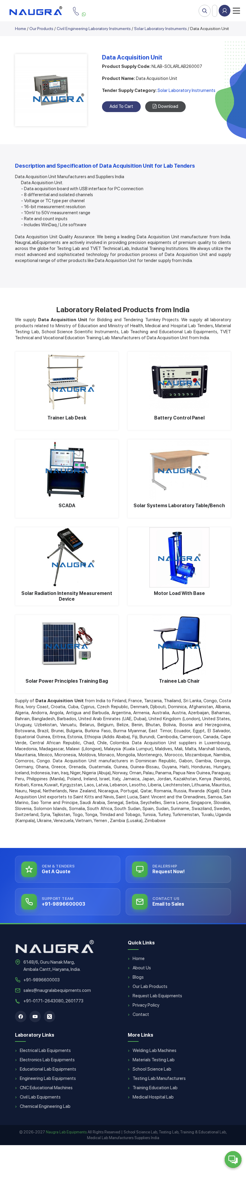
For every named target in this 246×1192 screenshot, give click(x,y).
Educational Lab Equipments (48, 1069)
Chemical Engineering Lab (45, 1106)
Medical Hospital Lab (153, 1097)
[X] (49, 1016)
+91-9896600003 (41, 980)
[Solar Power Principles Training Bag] (66, 645)
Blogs (138, 977)
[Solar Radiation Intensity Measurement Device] (66, 557)
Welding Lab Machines (154, 1050)
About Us (142, 968)
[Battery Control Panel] (179, 382)
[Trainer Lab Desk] (66, 382)
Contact (141, 1014)
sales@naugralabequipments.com (57, 990)
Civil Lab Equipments (40, 1097)
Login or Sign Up (224, 11)
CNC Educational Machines (46, 1087)
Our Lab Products (150, 986)
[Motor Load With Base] (179, 557)
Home (20, 28)
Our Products (41, 28)
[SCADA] (66, 470)
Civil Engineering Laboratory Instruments (94, 28)
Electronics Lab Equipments (47, 1059)
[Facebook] (20, 1016)
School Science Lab (152, 1069)
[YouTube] (35, 1016)
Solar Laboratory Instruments (160, 28)
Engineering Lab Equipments (48, 1078)
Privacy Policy (146, 1005)
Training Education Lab (155, 1087)
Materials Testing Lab (154, 1059)
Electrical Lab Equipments (45, 1050)
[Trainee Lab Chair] (179, 645)
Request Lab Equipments (157, 995)
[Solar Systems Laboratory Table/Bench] (179, 470)
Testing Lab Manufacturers (159, 1078)
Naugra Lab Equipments (66, 1132)
